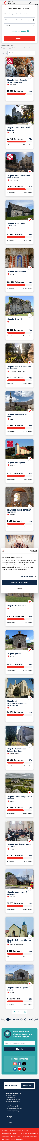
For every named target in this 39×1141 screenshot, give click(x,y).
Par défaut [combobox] (12, 53)
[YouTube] (19, 1069)
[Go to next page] (36, 1019)
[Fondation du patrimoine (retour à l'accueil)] (9, 3)
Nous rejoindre (9, 1120)
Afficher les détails (27, 576)
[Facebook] (19, 1064)
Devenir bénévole (10, 1118)
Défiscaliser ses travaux (12, 1110)
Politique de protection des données (18, 1130)
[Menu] (36, 1)
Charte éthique (5, 1136)
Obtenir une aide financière (13, 1112)
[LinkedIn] (15, 1069)
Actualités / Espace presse (13, 1101)
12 (31, 1019)
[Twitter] (24, 1064)
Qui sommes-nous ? (11, 1095)
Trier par (4, 53)
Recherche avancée (19, 31)
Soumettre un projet (12, 1106)
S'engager (9, 1116)
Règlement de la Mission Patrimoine (28, 1133)
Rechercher (19, 39)
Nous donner (9, 1122)
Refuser (19, 588)
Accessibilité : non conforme (30, 1136)
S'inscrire (19, 1049)
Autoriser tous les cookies (19, 582)
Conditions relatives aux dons (9, 1133)
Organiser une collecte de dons (14, 1108)
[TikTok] (24, 1069)
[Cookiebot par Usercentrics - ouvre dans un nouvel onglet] (28, 551)
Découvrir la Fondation (13, 1093)
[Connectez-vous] (30, 3)
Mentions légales (15, 1136)
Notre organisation (10, 1097)
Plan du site (4, 1130)
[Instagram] (15, 1064)
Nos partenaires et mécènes (13, 1099)
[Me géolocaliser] (33, 19)
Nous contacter (27, 1085)
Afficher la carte (18, 1012)
